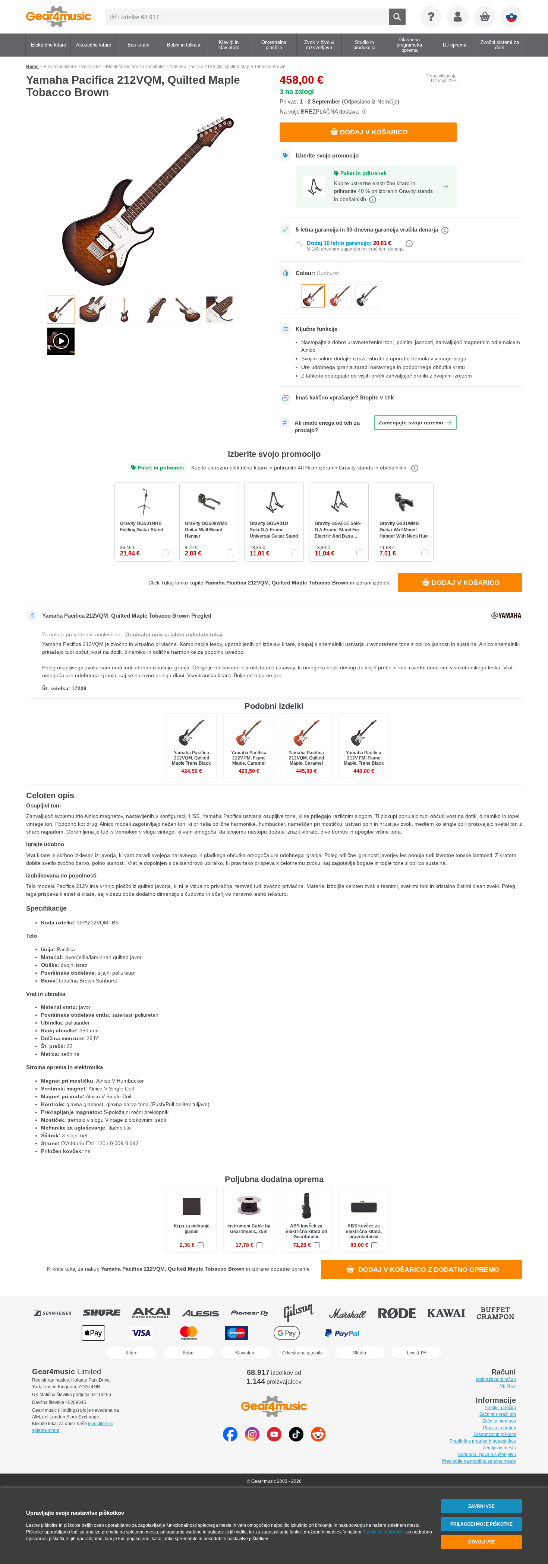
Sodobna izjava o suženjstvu (487, 1454)
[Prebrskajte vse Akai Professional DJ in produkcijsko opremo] (156, 1313)
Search (397, 17)
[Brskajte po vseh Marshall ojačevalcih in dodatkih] (353, 1313)
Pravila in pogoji (499, 1427)
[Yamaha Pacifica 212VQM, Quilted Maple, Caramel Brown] (340, 296)
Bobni (189, 1353)
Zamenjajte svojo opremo (411, 423)
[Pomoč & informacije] (431, 17)
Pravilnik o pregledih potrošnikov (483, 1441)
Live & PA (416, 1353)
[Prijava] (458, 17)
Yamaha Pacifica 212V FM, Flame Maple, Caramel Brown (249, 760)
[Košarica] (485, 17)
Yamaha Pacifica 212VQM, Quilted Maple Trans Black (191, 758)
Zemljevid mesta (499, 1447)
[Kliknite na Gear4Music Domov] (58, 17)
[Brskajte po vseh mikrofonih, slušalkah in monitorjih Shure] (107, 1313)
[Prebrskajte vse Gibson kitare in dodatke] (303, 1313)
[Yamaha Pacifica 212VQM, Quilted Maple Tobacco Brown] (147, 199)
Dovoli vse (481, 1542)
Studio (359, 1353)
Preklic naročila (500, 1407)
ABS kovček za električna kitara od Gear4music (306, 1231)
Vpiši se (508, 1386)
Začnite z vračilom (497, 1414)
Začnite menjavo (499, 1421)
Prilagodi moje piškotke (481, 1524)
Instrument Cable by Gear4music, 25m (248, 1228)
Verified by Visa (453, 1333)
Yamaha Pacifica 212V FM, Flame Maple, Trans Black (364, 758)
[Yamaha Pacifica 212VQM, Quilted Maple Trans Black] (367, 296)
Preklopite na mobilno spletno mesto (479, 1461)
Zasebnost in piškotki (494, 1434)
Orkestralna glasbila (302, 1353)
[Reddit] (318, 1439)
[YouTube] (274, 1439)
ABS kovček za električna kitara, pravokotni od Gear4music (364, 1234)
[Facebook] (230, 1439)
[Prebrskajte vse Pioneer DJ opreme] (254, 1313)
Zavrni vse (481, 1506)
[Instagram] (252, 1439)
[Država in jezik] (511, 17)
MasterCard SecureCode (400, 1333)
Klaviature (245, 1353)
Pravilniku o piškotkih (383, 1532)
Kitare (132, 1353)
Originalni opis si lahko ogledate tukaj (174, 634)
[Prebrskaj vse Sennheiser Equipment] (57, 1313)
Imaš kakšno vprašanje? (345, 398)
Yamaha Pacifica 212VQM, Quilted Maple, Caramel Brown (306, 760)
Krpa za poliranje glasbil (192, 1228)
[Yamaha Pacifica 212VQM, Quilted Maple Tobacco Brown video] (61, 341)
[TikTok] (296, 1439)
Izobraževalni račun (496, 1379)
